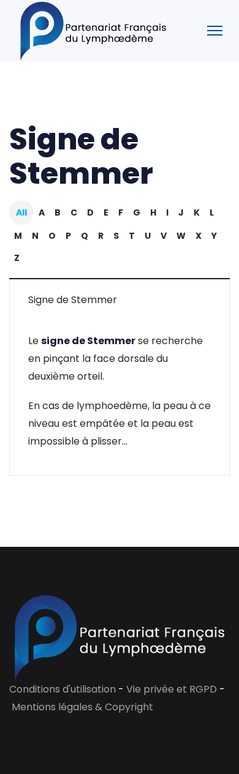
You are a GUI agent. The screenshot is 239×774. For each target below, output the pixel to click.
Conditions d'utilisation (62, 689)
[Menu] (214, 30)
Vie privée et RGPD (172, 689)
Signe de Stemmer (72, 300)
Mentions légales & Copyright (82, 707)
